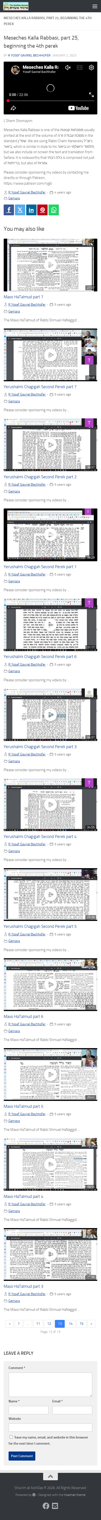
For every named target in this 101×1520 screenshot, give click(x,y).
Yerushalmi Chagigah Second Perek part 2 (40, 477)
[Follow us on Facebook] (46, 1506)
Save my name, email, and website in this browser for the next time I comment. (48, 1440)
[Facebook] (9, 210)
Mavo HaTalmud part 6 (23, 1016)
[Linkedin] (31, 210)
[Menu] (95, 6)
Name (14, 1401)
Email (57, 1401)
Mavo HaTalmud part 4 (23, 1196)
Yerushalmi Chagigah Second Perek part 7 (40, 386)
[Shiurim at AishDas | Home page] (20, 6)
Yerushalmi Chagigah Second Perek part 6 (40, 656)
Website (15, 1419)
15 (81, 1323)
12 (49, 1323)
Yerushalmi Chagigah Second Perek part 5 (40, 926)
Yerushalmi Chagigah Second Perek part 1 (40, 566)
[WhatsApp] (54, 210)
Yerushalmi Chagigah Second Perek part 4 (40, 836)
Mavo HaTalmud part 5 (23, 1106)
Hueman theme (75, 1495)
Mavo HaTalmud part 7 (23, 297)
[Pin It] (42, 210)
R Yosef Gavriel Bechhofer (29, 55)
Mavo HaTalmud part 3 (23, 1286)
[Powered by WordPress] (34, 1494)
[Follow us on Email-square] (54, 1506)
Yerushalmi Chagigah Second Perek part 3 (40, 746)
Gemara (14, 198)
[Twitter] (20, 210)
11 (38, 1323)
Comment (17, 1368)
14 (71, 1323)
